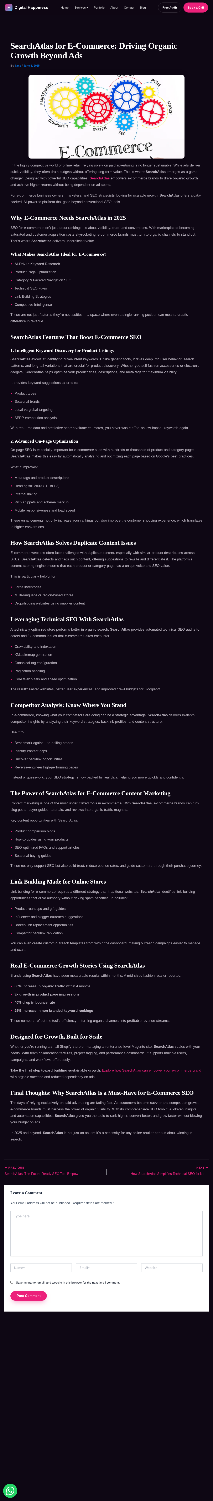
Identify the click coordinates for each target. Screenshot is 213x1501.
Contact (129, 7)
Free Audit (169, 7)
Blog (143, 7)
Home (65, 7)
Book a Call (196, 7)
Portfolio (99, 7)
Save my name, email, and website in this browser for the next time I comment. (68, 1282)
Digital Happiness (27, 7)
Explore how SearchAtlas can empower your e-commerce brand (151, 1070)
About (114, 7)
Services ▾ (81, 7)
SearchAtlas (100, 178)
